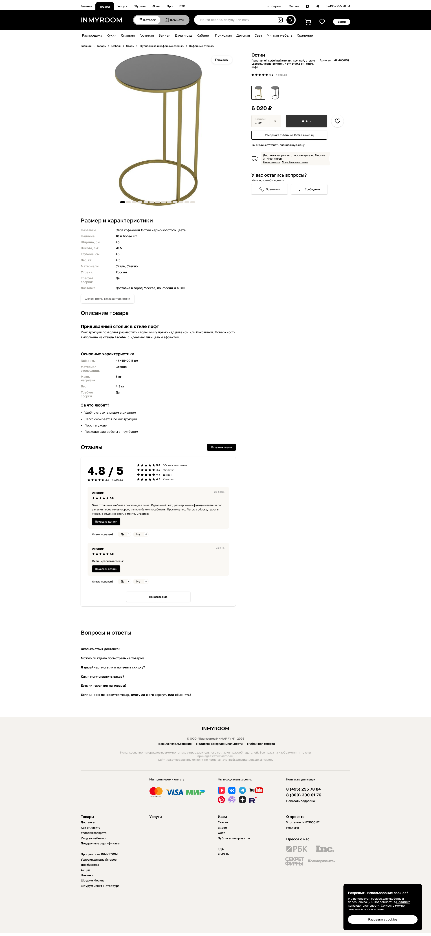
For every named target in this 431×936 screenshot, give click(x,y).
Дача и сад (183, 35)
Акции (85, 870)
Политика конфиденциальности (219, 743)
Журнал (140, 6)
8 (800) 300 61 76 (303, 795)
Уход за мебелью (93, 838)
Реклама (292, 827)
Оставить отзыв (221, 447)
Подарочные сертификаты (100, 843)
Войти (342, 21)
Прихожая (223, 35)
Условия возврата (93, 833)
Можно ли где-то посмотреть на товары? (112, 658)
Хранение (305, 35)
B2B (182, 6)
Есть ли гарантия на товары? (103, 685)
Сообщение (312, 189)
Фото (156, 6)
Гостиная (146, 35)
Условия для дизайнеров (99, 859)
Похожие (222, 59)
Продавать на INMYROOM (99, 854)
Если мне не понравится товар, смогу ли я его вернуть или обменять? (136, 695)
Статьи (223, 822)
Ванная (164, 35)
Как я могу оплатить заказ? (102, 676)
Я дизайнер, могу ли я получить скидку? (113, 667)
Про (170, 6)
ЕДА (221, 849)
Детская (243, 35)
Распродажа (92, 35)
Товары (104, 6)
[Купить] (306, 121)
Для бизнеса (90, 864)
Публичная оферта (261, 743)
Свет (258, 35)
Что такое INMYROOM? (303, 822)
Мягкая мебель (279, 35)
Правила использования (174, 743)
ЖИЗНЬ (223, 854)
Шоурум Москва (92, 880)
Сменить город (271, 162)
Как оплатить (90, 827)
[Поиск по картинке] (280, 20)
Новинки (87, 875)
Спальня (128, 35)
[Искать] (290, 20)
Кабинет (204, 35)
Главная (86, 6)
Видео (222, 827)
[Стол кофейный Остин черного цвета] (275, 93)
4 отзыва (281, 74)
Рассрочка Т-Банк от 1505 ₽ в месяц (289, 135)
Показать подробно (300, 801)
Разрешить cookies (382, 919)
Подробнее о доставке (295, 162)
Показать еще (158, 596)
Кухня (112, 35)
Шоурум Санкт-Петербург (100, 886)
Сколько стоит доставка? (100, 649)
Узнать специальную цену (287, 145)
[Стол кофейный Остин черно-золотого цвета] (258, 93)
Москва (294, 6)
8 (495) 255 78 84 (338, 6)
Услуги (122, 6)
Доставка (88, 822)
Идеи (222, 816)
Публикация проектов (234, 838)
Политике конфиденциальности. (379, 903)
